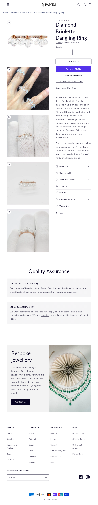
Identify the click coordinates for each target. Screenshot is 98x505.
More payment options (73, 75)
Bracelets (11, 439)
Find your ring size (58, 451)
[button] (8, 4)
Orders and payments (77, 446)
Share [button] (61, 213)
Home (5, 12)
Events (53, 439)
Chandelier (33, 456)
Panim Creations (51, 499)
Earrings (10, 433)
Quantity (59, 47)
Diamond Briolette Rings (21, 12)
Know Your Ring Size (66, 88)
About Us (54, 433)
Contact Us (20, 402)
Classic (32, 445)
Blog (52, 462)
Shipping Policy (79, 439)
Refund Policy (78, 433)
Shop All (10, 460)
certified (45, 315)
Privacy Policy (78, 454)
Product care (55, 456)
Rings (9, 454)
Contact (53, 445)
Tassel (31, 433)
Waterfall (32, 439)
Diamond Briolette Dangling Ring (50, 12)
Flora (31, 451)
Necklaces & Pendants (12, 446)
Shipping (59, 42)
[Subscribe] (46, 477)
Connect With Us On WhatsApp (69, 81)
